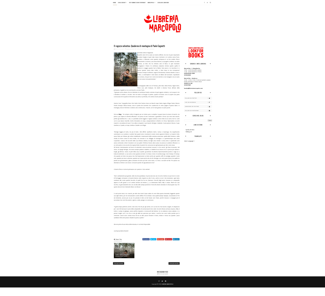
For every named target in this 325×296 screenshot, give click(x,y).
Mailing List (189, 132)
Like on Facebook (190, 102)
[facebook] (204, 2)
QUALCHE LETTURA (141, 49)
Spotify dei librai (190, 129)
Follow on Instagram (192, 110)
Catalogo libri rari (163, 2)
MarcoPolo (151, 2)
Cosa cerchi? (122, 2)
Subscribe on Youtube (192, 106)
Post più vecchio (174, 263)
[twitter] (207, 2)
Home (114, 2)
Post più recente (118, 263)
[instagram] (210, 2)
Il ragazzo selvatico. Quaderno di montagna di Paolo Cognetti (122, 255)
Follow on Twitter (191, 98)
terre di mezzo (150, 49)
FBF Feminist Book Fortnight (137, 2)
